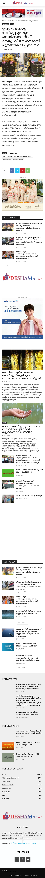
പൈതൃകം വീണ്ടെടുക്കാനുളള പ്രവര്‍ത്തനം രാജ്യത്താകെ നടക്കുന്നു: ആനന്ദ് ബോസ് (29, 686)
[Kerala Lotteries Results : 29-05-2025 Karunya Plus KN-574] (8, 647)
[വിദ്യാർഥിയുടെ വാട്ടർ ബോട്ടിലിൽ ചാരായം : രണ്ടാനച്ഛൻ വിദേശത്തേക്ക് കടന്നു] (8, 484)
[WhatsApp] (28, 170)
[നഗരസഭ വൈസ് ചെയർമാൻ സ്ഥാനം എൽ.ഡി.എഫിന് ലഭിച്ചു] (8, 734)
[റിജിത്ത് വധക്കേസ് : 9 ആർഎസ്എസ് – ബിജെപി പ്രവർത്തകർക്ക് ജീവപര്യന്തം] (8, 659)
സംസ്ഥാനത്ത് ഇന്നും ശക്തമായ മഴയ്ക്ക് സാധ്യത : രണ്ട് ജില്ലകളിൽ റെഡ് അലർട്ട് (21, 429)
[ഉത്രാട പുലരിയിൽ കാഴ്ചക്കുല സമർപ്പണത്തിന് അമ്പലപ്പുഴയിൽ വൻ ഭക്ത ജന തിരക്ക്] (8, 227)
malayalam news (18, 159)
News (12, 24)
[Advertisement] (22, 530)
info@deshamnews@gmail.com (23, 843)
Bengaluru (11, 21)
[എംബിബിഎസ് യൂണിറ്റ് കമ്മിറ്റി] (8, 499)
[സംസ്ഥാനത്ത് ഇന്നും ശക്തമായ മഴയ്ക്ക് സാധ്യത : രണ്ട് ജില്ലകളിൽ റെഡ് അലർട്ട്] (22, 413)
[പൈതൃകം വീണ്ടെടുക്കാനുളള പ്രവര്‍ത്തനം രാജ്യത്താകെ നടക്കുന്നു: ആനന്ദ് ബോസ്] (8, 687)
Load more (21, 623)
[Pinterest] (22, 170)
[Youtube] (28, 859)
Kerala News (7, 159)
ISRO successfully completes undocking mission (17, 156)
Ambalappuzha (7, 230)
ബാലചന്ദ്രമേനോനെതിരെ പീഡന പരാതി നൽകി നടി (27, 713)
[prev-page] (3, 265)
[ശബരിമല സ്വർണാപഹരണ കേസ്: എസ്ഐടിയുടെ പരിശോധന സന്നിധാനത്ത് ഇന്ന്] (22, 360)
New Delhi (6, 258)
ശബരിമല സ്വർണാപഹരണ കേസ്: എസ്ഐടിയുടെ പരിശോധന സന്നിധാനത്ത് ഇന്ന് (21, 375)
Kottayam (5, 244)
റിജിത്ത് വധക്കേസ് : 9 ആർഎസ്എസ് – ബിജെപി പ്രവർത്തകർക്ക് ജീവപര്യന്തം (28, 658)
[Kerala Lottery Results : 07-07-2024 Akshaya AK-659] (8, 746)
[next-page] (7, 265)
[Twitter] (17, 170)
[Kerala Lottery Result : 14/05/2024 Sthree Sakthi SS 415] (8, 473)
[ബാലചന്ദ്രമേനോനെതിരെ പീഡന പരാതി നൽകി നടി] (8, 715)
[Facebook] (12, 170)
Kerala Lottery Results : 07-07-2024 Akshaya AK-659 (28, 744)
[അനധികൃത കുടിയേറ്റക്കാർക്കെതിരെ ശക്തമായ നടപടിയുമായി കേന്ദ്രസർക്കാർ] (8, 255)
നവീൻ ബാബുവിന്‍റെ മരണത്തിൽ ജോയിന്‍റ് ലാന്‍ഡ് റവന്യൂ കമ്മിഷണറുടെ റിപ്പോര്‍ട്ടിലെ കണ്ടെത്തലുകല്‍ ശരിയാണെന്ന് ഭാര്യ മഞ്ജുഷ (29, 700)
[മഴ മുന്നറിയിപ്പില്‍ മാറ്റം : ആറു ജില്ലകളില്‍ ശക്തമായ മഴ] (8, 614)
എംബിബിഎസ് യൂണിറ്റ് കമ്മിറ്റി (29, 496)
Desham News (13, 153)
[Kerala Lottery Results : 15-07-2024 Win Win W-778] (8, 757)
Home (4, 21)
